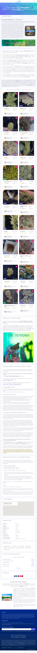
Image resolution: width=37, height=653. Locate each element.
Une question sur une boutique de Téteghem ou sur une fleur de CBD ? (12, 622)
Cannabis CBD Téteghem (6, 549)
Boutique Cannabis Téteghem (20, 547)
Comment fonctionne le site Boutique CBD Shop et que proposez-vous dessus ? (18, 48)
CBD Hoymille (5, 562)
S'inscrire (33, 629)
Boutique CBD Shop (23, 16)
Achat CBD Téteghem (28, 547)
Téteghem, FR (10, 499)
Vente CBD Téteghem (11, 547)
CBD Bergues (5, 564)
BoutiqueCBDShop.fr (14, 647)
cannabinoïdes (5, 415)
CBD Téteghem (5, 547)
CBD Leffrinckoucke (6, 559)
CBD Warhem (5, 566)
